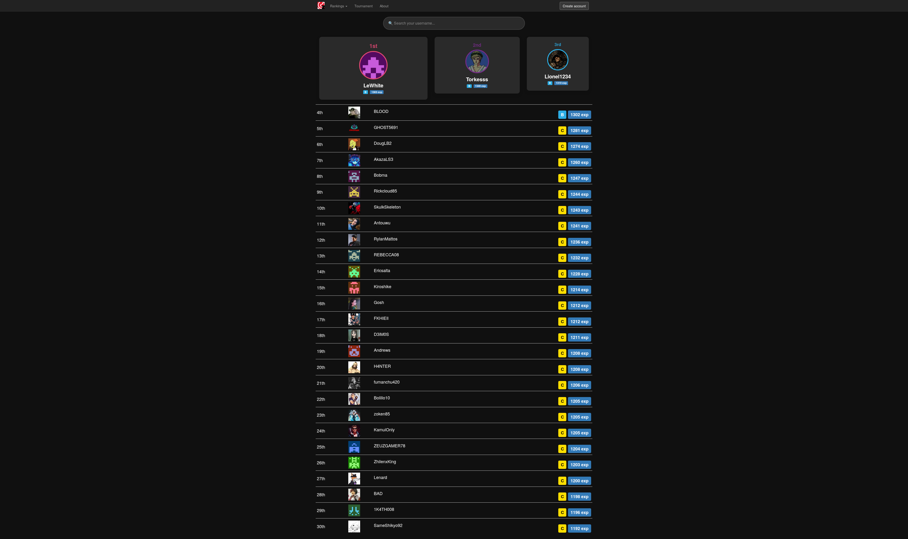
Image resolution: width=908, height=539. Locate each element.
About (384, 6)
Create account (574, 6)
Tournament (363, 6)
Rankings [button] (337, 6)
